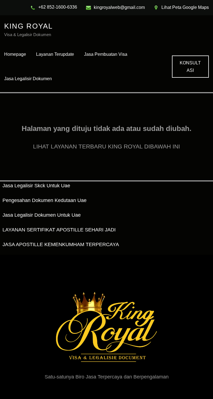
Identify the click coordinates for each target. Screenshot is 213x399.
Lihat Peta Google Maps (185, 7)
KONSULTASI (190, 66)
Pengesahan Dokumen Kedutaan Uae (44, 200)
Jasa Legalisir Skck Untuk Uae (36, 185)
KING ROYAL (28, 26)
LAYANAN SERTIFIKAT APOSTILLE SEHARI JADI (59, 230)
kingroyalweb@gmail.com (119, 7)
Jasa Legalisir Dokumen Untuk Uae (41, 215)
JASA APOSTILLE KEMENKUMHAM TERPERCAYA (60, 244)
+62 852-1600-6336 (57, 7)
